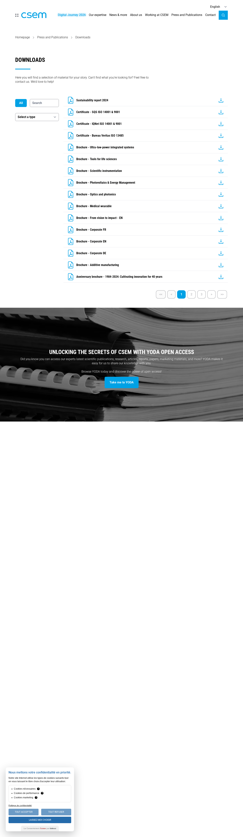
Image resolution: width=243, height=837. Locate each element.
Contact (210, 15)
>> (222, 294)
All (21, 103)
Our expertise (97, 15)
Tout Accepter (23, 812)
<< (160, 294)
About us (136, 15)
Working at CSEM (156, 15)
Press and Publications (186, 15)
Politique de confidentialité (20, 805)
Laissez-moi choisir (40, 820)
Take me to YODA (122, 382)
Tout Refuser (56, 812)
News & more (118, 15)
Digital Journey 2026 (72, 15)
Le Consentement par (40, 828)
